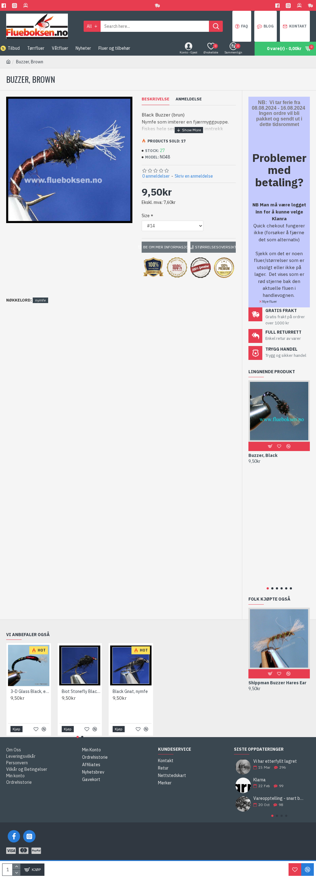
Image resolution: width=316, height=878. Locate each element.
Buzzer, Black (262, 455)
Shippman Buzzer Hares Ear (277, 683)
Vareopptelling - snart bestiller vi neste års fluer (279, 798)
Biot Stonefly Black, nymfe (81, 691)
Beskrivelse (155, 99)
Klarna (259, 780)
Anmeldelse (189, 99)
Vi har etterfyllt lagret (275, 761)
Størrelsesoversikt (215, 247)
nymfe (40, 300)
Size (146, 215)
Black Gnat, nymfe (130, 691)
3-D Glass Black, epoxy (29, 691)
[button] (268, 588)
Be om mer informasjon (165, 247)
